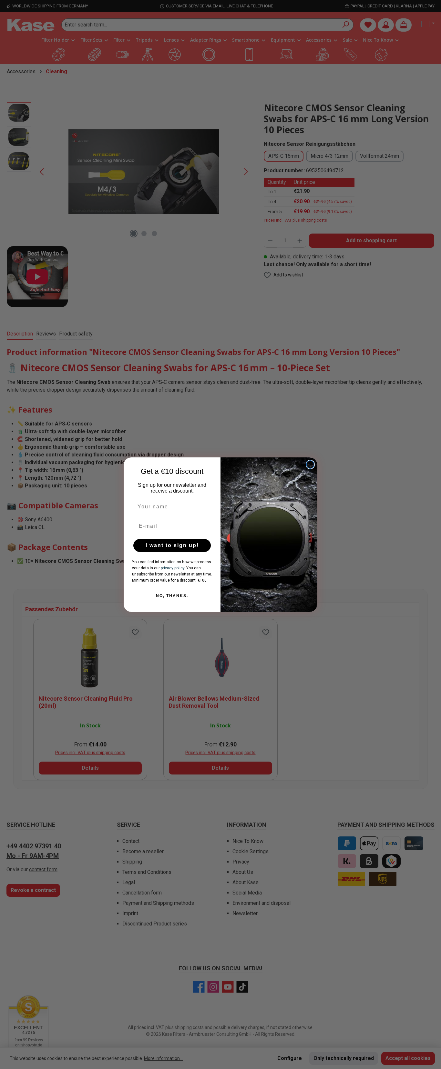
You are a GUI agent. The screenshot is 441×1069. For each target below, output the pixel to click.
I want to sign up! (172, 545)
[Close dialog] (310, 464)
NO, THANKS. (172, 596)
